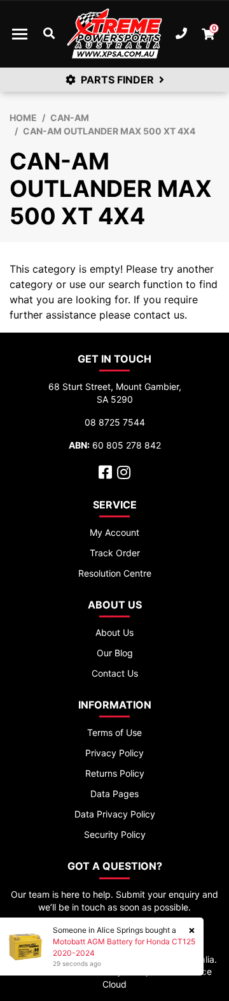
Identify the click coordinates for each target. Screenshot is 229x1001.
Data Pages (114, 793)
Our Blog (115, 652)
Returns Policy (114, 773)
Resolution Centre (114, 573)
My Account (114, 532)
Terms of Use (114, 732)
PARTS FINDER (117, 79)
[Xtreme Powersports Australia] (114, 34)
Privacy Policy (114, 752)
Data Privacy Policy (114, 814)
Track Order (115, 552)
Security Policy (115, 834)
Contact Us (115, 673)
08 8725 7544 (115, 422)
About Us (114, 632)
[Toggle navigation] (19, 34)
